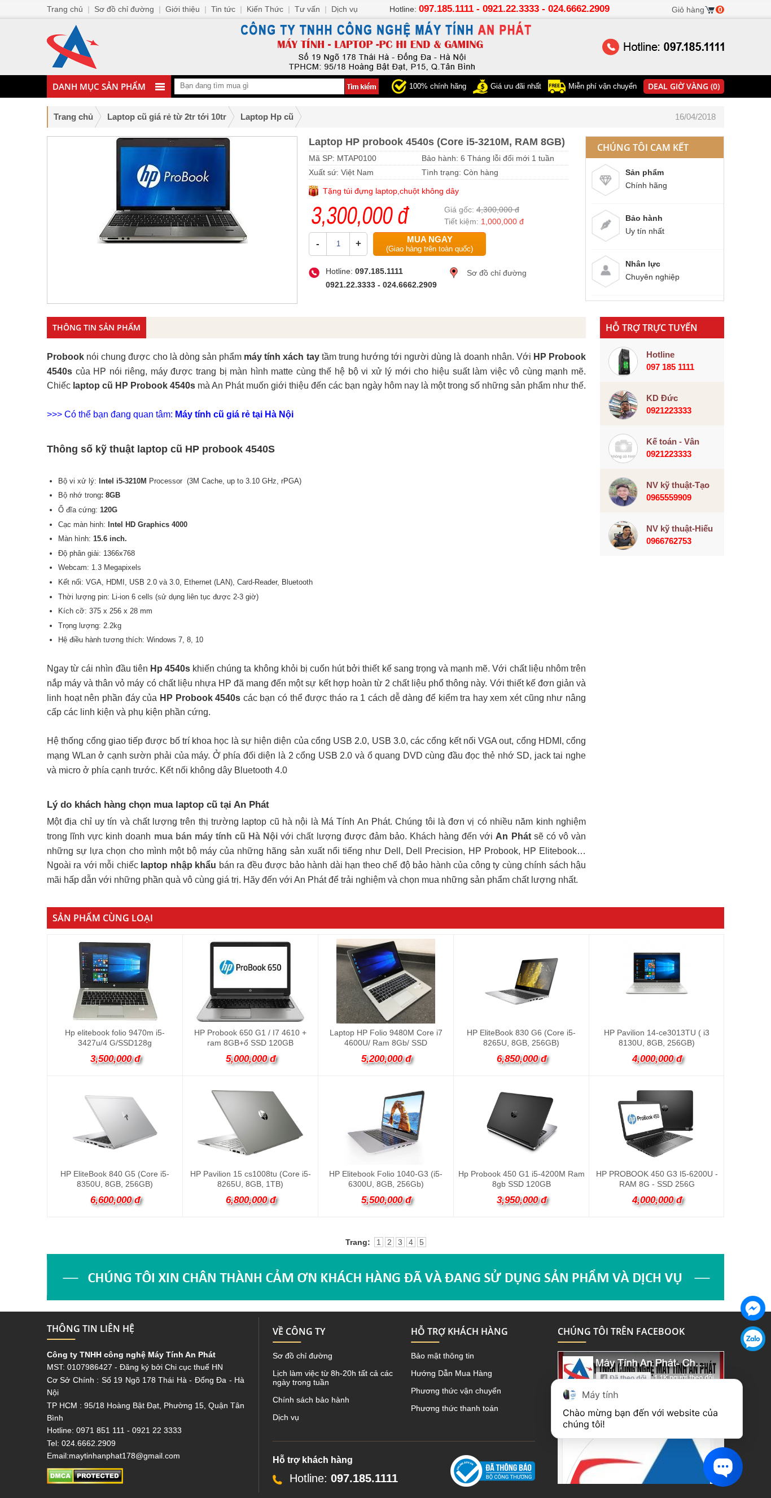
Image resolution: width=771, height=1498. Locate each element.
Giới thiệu (182, 9)
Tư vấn (307, 9)
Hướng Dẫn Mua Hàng (451, 1373)
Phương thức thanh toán (454, 1408)
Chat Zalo (749, 1360)
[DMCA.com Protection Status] (85, 1481)
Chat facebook (753, 1330)
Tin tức (223, 9)
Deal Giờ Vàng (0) (684, 86)
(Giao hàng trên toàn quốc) (429, 243)
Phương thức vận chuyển (456, 1390)
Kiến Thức (265, 9)
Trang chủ (73, 116)
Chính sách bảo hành (311, 1399)
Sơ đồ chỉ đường (497, 272)
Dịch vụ (286, 1417)
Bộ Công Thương (481, 1491)
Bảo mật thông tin (442, 1355)
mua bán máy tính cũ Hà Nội (216, 836)
